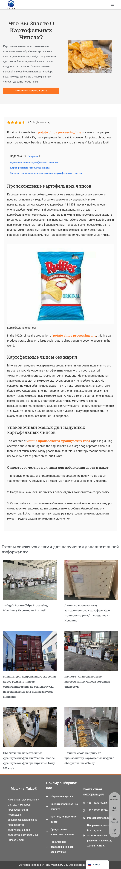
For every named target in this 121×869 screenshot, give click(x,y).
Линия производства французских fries (58, 441)
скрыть (33, 156)
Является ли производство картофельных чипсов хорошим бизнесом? (87, 681)
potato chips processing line (59, 132)
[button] (112, 4)
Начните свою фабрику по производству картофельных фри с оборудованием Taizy (89, 758)
